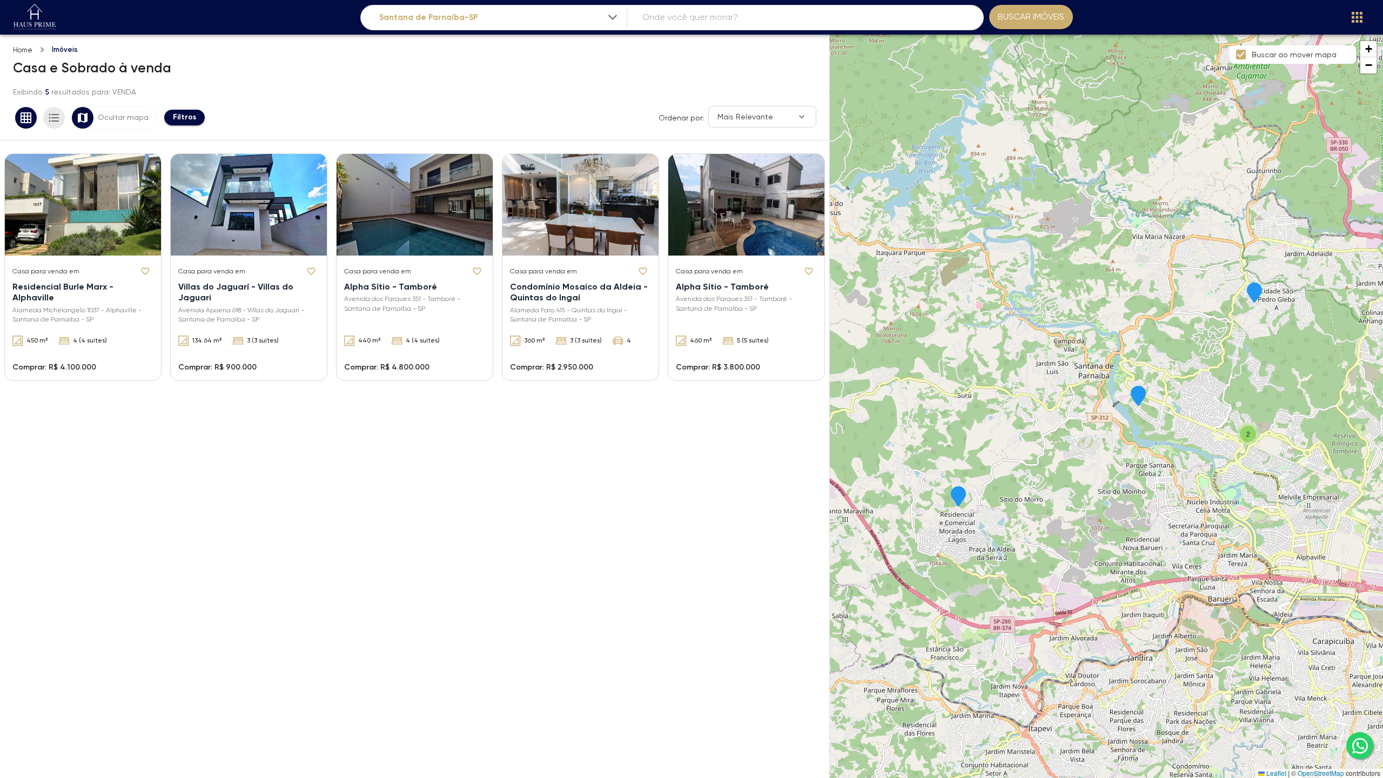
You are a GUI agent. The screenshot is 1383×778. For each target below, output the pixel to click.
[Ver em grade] (26, 118)
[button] (958, 497)
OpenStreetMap (1321, 772)
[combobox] (499, 17)
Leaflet (1275, 772)
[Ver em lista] (54, 118)
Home (22, 50)
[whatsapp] (1359, 745)
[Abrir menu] (1357, 17)
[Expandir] (612, 17)
